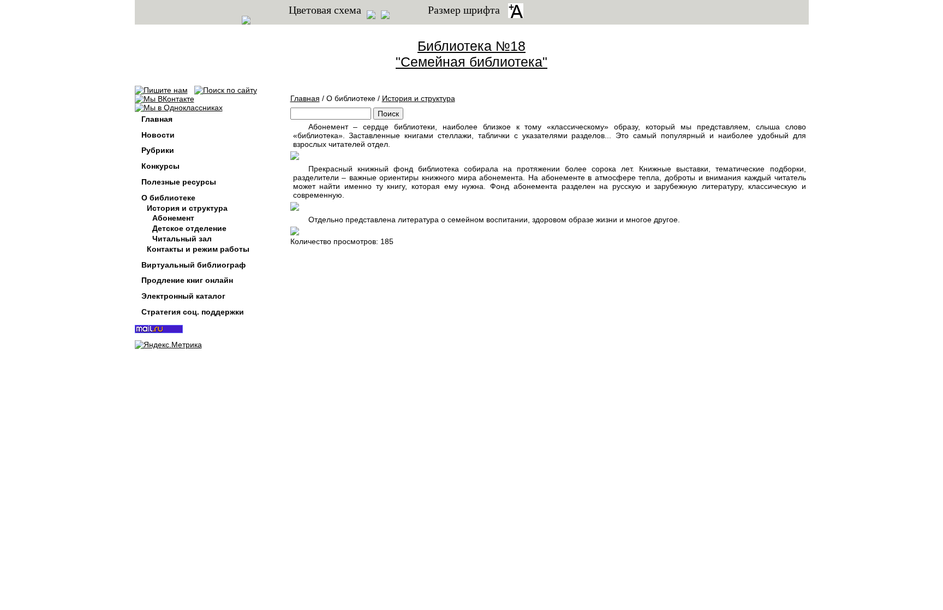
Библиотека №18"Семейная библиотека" (471, 53)
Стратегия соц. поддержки (192, 311)
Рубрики (157, 150)
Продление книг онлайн (187, 280)
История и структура (418, 98)
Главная (305, 98)
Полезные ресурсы (178, 181)
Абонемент (173, 218)
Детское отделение (189, 228)
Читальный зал (182, 238)
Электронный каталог (183, 296)
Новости (158, 135)
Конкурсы (160, 166)
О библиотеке (168, 197)
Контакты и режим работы (198, 249)
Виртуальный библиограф (193, 264)
